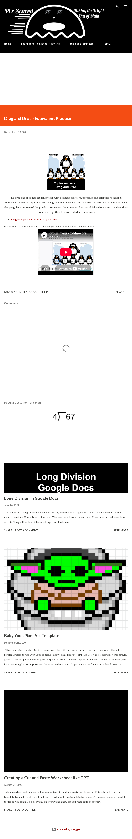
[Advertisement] (66, 79)
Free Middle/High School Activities (40, 43)
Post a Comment (26, 530)
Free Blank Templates (81, 43)
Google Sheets (39, 292)
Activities (21, 292)
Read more (121, 530)
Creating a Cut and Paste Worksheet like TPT (46, 777)
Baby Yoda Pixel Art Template (31, 635)
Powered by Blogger (68, 829)
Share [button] (120, 292)
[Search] (118, 6)
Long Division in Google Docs (31, 498)
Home (7, 43)
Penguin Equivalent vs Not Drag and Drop (35, 219)
